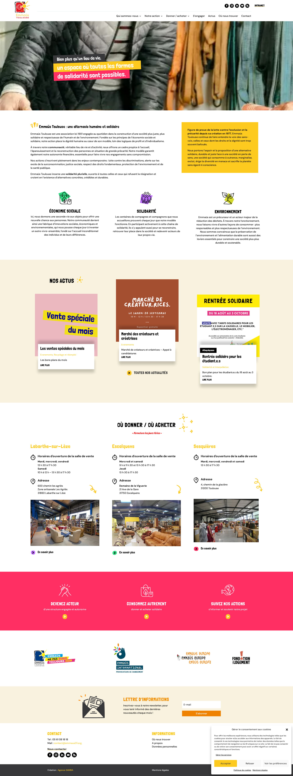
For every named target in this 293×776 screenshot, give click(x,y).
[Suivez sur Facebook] (227, 6)
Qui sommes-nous (127, 16)
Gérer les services (223, 755)
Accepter (226, 763)
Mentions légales (160, 770)
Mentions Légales (260, 770)
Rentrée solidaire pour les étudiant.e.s (221, 358)
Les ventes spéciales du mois (62, 348)
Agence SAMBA (65, 770)
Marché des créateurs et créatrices (140, 336)
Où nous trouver (228, 16)
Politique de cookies (242, 770)
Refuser (250, 763)
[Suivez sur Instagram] (232, 6)
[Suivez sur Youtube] (242, 6)
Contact (246, 16)
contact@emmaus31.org (68, 743)
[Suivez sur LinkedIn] (237, 6)
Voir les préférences (275, 763)
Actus (211, 16)
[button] (286, 729)
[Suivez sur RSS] (247, 6)
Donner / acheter (176, 16)
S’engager (199, 16)
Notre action (152, 16)
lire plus (45, 365)
